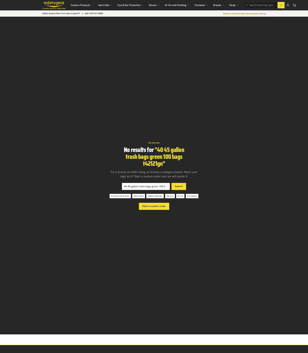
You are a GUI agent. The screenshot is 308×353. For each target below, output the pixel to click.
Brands (217, 5)
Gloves (153, 5)
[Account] (288, 5)
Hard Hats (103, 5)
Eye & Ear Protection (129, 5)
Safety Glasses (155, 196)
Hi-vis (180, 196)
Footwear (200, 5)
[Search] (281, 5)
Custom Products (80, 5)
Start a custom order (154, 206)
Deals (232, 5)
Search (179, 186)
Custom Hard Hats (120, 196)
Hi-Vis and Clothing (175, 5)
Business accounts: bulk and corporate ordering (244, 13)
